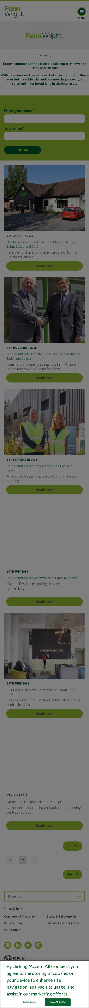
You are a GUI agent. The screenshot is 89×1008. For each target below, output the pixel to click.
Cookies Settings (29, 1002)
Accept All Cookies (58, 1002)
